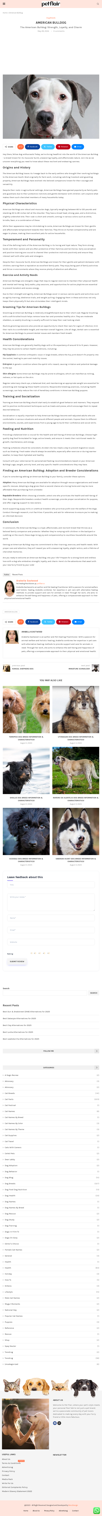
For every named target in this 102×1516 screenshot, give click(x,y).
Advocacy (52, 1081)
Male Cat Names (52, 1298)
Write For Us (7, 1483)
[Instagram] (59, 1423)
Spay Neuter (52, 1346)
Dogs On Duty (52, 1238)
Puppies (52, 1322)
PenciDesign (73, 1505)
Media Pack (7, 1479)
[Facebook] (55, 1423)
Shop (52, 1340)
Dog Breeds (52, 1183)
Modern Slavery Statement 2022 (17, 1491)
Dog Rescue (52, 1213)
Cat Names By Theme (52, 1129)
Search (6, 988)
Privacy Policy (8, 1471)
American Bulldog (11, 612)
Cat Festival (52, 1105)
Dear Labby (52, 1159)
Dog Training (52, 1225)
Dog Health (52, 1195)
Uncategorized (52, 1364)
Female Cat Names (52, 1250)
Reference (52, 1328)
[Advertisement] (51, 52)
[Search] (98, 4)
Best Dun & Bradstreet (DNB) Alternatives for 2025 (26, 1011)
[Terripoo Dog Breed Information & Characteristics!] (26, 709)
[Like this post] (21, 146)
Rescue (52, 1334)
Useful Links (9, 1454)
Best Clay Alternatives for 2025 (17, 1025)
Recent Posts (17, 575)
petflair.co (41, 584)
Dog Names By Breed (52, 1207)
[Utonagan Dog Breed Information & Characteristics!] (75, 709)
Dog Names (52, 1201)
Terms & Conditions (11, 1463)
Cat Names (52, 1111)
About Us (6, 1459)
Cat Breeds (52, 1093)
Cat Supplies (52, 1135)
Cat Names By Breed (52, 1117)
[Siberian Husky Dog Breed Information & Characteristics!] (75, 831)
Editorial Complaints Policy (14, 1487)
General (52, 1256)
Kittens (52, 1286)
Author (6, 575)
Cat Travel (52, 1141)
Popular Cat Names (52, 1316)
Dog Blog (52, 1177)
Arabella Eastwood (27, 580)
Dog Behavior (52, 1171)
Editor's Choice (52, 1244)
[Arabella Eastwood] (9, 582)
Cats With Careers (52, 1147)
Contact (5, 1475)
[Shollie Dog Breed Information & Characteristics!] (26, 770)
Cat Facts (52, 1099)
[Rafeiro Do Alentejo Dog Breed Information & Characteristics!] (75, 770)
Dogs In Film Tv (52, 1231)
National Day (52, 1310)
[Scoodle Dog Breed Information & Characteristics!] (26, 831)
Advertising (7, 1467)
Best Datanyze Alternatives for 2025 (19, 1018)
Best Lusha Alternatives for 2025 (18, 1032)
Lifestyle (52, 1292)
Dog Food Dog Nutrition (52, 1189)
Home (5, 13)
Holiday (52, 1274)
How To (52, 1280)
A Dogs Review (52, 1075)
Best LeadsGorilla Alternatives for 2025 (21, 1039)
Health (52, 1262)
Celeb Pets (52, 1153)
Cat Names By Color (52, 1123)
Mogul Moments (52, 1304)
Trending (52, 1352)
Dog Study (52, 1219)
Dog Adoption (52, 1165)
